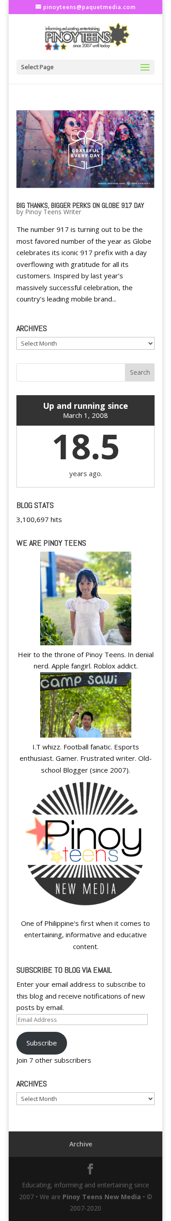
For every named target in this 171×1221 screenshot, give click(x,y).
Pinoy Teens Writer (53, 211)
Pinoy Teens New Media (101, 1196)
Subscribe (41, 1042)
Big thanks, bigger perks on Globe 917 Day (80, 205)
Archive (80, 1144)
